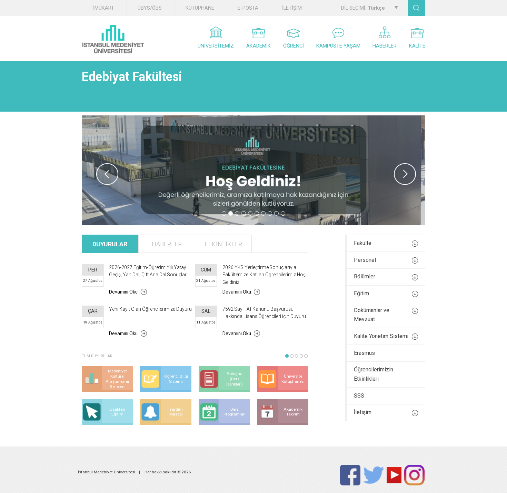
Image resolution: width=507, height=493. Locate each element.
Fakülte (362, 243)
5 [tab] (250, 213)
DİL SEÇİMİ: (363, 8)
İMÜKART (103, 8)
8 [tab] (270, 213)
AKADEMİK (258, 46)
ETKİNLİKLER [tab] (223, 244)
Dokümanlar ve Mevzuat (371, 315)
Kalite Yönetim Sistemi (381, 336)
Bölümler (364, 276)
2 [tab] (230, 213)
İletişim (362, 412)
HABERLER (384, 46)
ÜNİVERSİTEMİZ (216, 46)
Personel (365, 260)
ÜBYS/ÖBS (150, 8)
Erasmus (364, 353)
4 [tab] (243, 213)
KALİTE (417, 46)
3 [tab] (237, 213)
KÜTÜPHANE (200, 8)
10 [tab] (283, 213)
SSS (359, 395)
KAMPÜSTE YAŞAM (338, 46)
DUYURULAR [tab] (109, 244)
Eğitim (361, 293)
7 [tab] (263, 213)
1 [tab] (224, 213)
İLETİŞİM (292, 8)
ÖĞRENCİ (293, 46)
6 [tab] (257, 213)
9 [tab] (276, 213)
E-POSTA (248, 8)
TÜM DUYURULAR (97, 356)
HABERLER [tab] (167, 244)
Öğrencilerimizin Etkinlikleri (373, 374)
